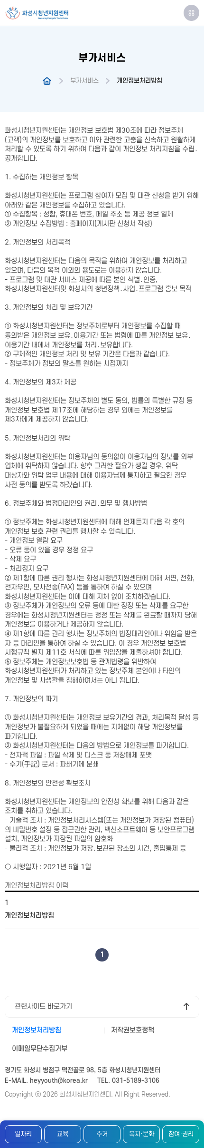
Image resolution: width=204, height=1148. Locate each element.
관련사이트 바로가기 (43, 1006)
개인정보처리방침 (29, 916)
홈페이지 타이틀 (37, 13)
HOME (47, 81)
